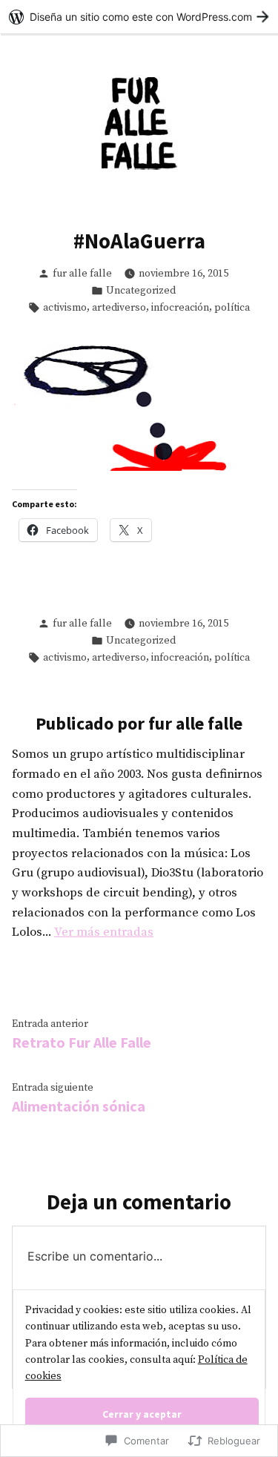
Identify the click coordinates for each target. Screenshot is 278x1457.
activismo (65, 307)
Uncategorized (141, 290)
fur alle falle (82, 273)
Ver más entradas (103, 932)
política (232, 307)
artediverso (119, 307)
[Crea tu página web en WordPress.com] (139, 16)
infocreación (180, 307)
